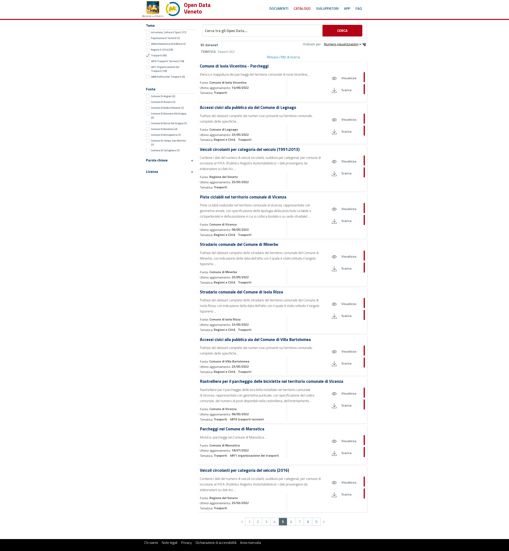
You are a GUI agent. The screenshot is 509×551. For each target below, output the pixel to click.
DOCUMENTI (278, 8)
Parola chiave (157, 160)
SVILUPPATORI (327, 8)
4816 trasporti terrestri (247, 419)
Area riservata (250, 542)
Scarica (346, 90)
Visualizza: (349, 78)
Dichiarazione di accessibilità (215, 542)
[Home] (161, 8)
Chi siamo (151, 542)
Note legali (169, 542)
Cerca (342, 30)
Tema (150, 25)
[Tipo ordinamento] (364, 44)
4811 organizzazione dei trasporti (254, 455)
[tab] (169, 160)
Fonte (150, 89)
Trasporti (220, 92)
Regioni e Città (225, 139)
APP (347, 8)
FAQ (359, 8)
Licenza (152, 171)
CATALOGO (302, 8)
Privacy (186, 542)
